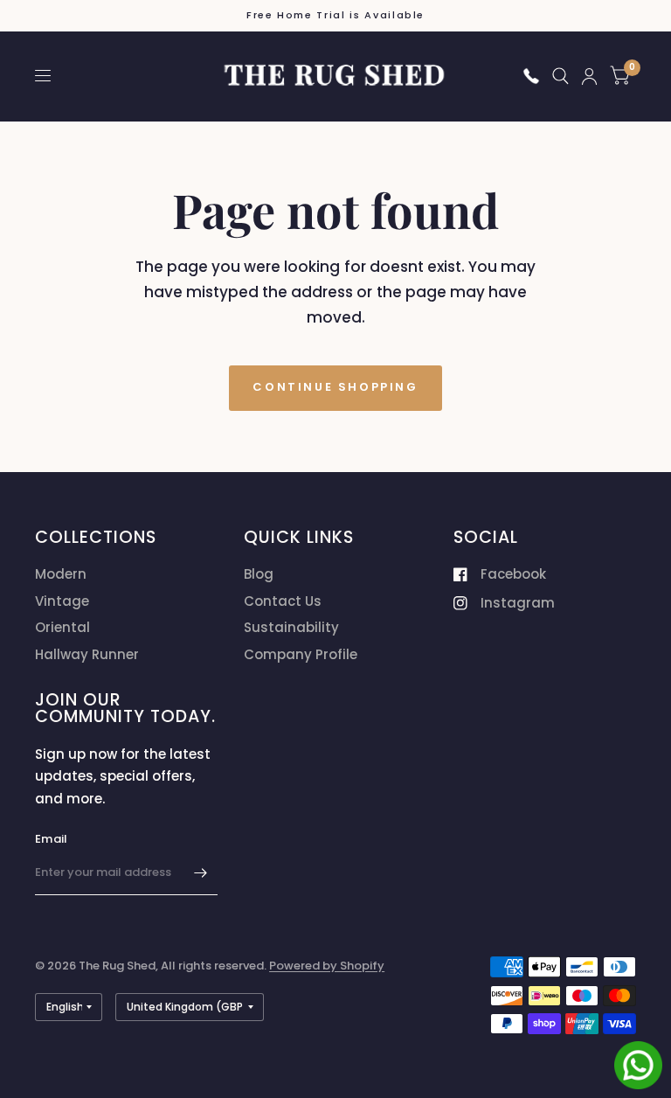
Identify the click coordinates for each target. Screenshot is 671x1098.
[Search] (560, 76)
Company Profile (300, 654)
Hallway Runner (87, 654)
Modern (60, 574)
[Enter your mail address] (200, 872)
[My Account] (589, 76)
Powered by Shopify (326, 965)
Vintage (62, 601)
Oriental (62, 627)
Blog (258, 574)
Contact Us (283, 601)
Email (51, 838)
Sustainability (291, 627)
